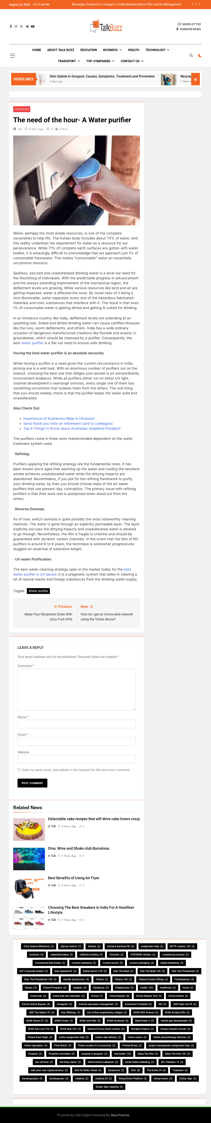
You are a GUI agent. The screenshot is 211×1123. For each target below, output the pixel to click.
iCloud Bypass (119, 996)
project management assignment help (171, 1045)
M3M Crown (64, 1020)
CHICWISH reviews (142, 954)
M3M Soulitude (117, 1020)
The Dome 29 (156, 1070)
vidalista (81, 1078)
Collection (22, 109)
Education (88, 50)
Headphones (124, 987)
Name (23, 717)
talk (20, 129)
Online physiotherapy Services (171, 1037)
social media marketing (139, 1062)
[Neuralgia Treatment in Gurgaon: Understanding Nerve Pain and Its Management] (151, 81)
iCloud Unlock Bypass (36, 1004)
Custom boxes (113, 962)
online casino (137, 1037)
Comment (26, 666)
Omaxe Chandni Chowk (175, 1029)
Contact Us (130, 61)
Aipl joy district (71, 946)
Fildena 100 (123, 979)
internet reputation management (98, 1004)
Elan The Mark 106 (152, 971)
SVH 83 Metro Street (88, 1070)
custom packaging (141, 962)
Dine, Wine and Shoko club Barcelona (78, 848)
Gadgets (79, 987)
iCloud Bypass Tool (149, 996)
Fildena (102, 979)
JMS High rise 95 (184, 1004)
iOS (162, 1004)
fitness (30, 987)
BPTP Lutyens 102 (182, 946)
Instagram (64, 1004)
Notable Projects (142, 1029)
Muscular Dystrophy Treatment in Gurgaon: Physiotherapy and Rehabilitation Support (129, 4)
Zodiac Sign (187, 1078)
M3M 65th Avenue (146, 1012)
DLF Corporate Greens (34, 971)
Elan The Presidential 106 (40, 979)
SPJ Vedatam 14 (172, 1062)
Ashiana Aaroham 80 (120, 946)
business (36, 954)
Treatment (180, 1070)
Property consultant (62, 1053)
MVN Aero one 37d (41, 1029)
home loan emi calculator (68, 996)
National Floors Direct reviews (106, 1029)
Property (35, 1053)
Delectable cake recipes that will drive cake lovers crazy (94, 819)
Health (133, 50)
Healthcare (168, 987)
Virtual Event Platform (133, 1078)
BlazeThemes (120, 1115)
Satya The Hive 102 (177, 1053)
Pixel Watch (62, 1045)
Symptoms (116, 1070)
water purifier (32, 343)
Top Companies (98, 61)
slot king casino (70, 1062)
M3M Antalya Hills (177, 1012)
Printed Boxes (132, 1045)
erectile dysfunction (76, 979)
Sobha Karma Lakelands (103, 1062)
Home (36, 50)
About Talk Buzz (60, 50)
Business (110, 50)
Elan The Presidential (185, 971)
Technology (155, 50)
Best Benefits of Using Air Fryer (73, 878)
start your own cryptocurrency (49, 1070)
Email (23, 735)
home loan (38, 996)
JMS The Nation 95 (41, 1012)
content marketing (84, 962)
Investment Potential (138, 1004)
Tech (135, 1070)
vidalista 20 (103, 1078)
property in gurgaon (94, 1053)
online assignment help (74, 1037)
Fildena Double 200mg (153, 979)
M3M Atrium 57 (37, 1020)
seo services (44, 1062)
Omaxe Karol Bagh (40, 1037)
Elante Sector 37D (95, 971)
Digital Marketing (172, 962)
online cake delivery (108, 1037)
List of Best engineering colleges (107, 1012)
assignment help (152, 946)
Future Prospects (54, 987)
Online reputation (35, 1045)
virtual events (163, 1078)
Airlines (94, 946)
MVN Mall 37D (70, 1029)
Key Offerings (70, 1012)
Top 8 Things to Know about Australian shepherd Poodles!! (72, 428)
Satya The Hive (148, 1053)
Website (23, 752)
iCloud (97, 996)
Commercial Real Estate (50, 962)
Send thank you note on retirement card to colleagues (68, 423)
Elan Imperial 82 (65, 971)
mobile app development (176, 1020)
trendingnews (58, 1078)
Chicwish (116, 954)
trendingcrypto (32, 1078)
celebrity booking (91, 954)
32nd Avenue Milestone (38, 946)
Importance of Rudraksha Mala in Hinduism (59, 418)
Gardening (101, 987)
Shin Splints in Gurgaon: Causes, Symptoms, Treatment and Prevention (85, 76)
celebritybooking (61, 954)
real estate (122, 1053)
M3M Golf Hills (90, 1020)
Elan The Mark (123, 971)
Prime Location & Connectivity (96, 1045)
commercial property (175, 954)
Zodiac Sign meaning (109, 1086)
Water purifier (38, 591)
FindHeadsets (184, 979)
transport (67, 61)
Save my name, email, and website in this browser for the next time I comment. (76, 770)
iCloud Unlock (178, 996)
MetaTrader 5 (144, 1020)
